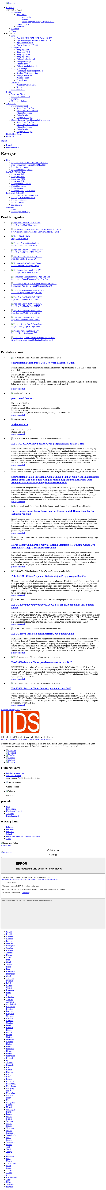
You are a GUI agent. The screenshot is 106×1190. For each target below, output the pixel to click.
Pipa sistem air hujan (25, 43)
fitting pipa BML (23, 52)
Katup (19, 87)
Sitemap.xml (34, 739)
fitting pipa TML (23, 57)
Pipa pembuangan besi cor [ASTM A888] (34, 40)
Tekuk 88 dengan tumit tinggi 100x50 (26, 293)
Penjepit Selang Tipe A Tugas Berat (25, 326)
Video (13, 31)
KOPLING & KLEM (15, 193)
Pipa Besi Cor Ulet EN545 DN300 (25, 299)
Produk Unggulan (8, 739)
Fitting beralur (22, 64)
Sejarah (25, 19)
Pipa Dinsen (21, 15)
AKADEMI (11, 103)
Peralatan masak (18, 89)
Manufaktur (26, 17)
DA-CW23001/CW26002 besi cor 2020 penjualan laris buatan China (47, 443)
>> (19, 709)
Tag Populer (22, 739)
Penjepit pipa (22, 80)
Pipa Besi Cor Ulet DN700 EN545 (25, 306)
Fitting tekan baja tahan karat (28, 66)
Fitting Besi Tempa (24, 113)
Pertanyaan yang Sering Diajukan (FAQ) (38, 22)
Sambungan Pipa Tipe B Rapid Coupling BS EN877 (32, 286)
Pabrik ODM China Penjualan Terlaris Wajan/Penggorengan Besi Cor (48, 576)
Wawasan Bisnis (18, 94)
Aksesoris (15, 82)
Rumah (9, 145)
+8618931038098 (13, 775)
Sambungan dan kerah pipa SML (30, 71)
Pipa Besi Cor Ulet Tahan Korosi (24, 225)
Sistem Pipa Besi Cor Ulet (27, 110)
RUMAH (10, 7)
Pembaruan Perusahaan (20, 96)
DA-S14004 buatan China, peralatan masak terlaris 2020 (41, 662)
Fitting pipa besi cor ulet (26, 59)
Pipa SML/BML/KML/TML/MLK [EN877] (35, 38)
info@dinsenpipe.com (15, 773)
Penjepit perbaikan (24, 75)
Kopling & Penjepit (19, 68)
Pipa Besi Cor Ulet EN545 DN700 (25, 313)
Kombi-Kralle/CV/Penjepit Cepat (25, 265)
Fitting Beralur (22, 115)
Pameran (14, 99)
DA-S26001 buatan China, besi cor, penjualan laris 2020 (41, 688)
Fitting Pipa (16, 47)
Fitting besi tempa (24, 61)
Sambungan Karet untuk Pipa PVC (25, 272)
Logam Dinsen (23, 24)
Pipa (13, 36)
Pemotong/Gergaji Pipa (26, 85)
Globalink (21, 26)
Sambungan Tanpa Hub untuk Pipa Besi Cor (29, 279)
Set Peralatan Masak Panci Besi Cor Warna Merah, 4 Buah (35, 232)
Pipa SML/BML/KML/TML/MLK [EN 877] (29, 162)
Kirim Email (6, 845)
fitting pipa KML (24, 54)
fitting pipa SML (23, 50)
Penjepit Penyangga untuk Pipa (24, 245)
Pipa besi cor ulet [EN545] (27, 45)
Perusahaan (16, 12)
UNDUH (10, 136)
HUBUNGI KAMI (14, 134)
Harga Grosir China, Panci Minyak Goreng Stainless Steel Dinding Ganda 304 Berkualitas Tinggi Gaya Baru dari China (53, 546)
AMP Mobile (46, 739)
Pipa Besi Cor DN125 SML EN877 (26, 252)
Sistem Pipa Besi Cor (25, 108)
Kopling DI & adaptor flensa (28, 73)
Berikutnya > (12, 709)
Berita (8, 92)
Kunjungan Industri (19, 101)
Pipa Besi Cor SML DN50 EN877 (25, 259)
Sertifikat (15, 29)
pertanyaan (15, 389)
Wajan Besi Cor (19, 424)
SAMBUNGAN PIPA (15, 172)
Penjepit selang (23, 78)
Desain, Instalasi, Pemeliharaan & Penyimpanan (30, 120)
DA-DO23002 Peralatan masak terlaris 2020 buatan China (42, 633)
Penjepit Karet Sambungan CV (24, 333)
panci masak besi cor (22, 398)
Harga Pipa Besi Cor (19, 238)
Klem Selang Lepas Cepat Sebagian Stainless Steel (32, 340)
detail (22, 389)
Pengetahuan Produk (19, 106)
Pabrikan (9, 827)
